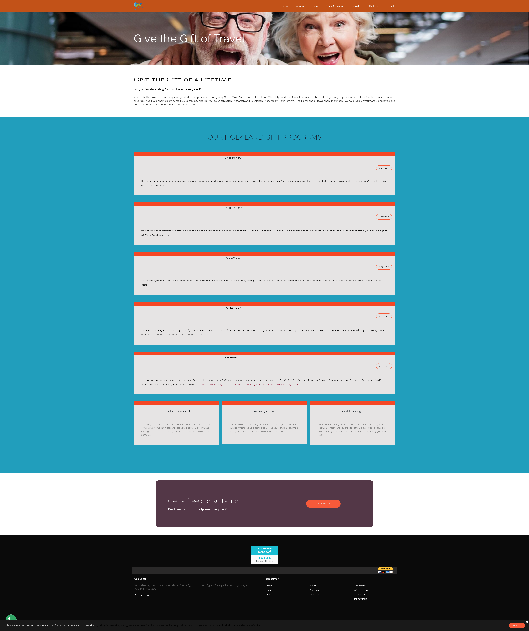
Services (300, 6)
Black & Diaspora (335, 6)
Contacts (390, 6)
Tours (315, 6)
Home (284, 6)
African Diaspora (362, 590)
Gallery (373, 6)
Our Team (315, 594)
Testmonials (360, 585)
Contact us (359, 594)
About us (357, 6)
